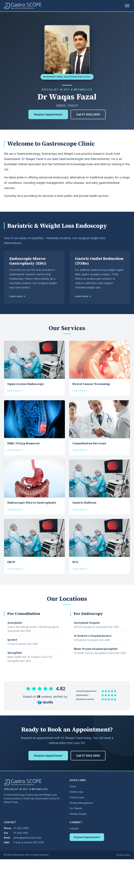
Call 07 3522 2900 (88, 114)
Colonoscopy (77, 797)
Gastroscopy (76, 791)
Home (73, 786)
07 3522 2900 (21, 828)
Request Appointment (48, 114)
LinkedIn (74, 828)
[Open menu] (127, 6)
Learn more (16, 296)
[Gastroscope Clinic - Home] (23, 5)
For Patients (76, 808)
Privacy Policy (123, 855)
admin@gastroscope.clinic (27, 837)
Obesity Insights (78, 813)
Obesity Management (81, 802)
